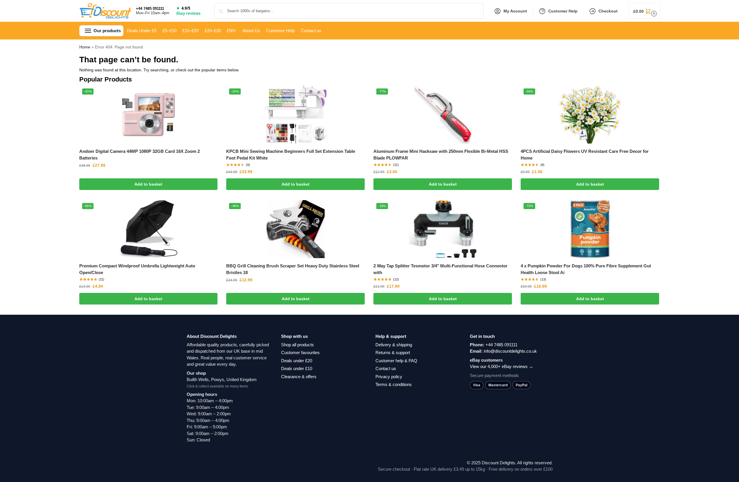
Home (84, 47)
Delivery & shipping (393, 344)
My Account (515, 11)
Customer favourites (300, 352)
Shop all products (297, 344)
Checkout (608, 11)
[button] (644, 11)
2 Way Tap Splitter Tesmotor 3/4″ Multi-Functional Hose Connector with (440, 269)
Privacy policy (388, 376)
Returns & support (392, 352)
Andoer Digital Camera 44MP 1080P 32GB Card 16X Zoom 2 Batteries (139, 154)
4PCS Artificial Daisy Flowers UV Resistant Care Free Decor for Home (585, 154)
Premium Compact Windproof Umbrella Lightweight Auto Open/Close (137, 269)
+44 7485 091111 (150, 8)
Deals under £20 (296, 360)
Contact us (385, 368)
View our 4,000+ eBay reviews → (501, 366)
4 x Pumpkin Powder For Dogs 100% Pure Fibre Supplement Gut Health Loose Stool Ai (586, 269)
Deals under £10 (296, 368)
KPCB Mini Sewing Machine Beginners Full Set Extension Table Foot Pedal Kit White (290, 154)
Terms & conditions (393, 384)
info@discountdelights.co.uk (510, 351)
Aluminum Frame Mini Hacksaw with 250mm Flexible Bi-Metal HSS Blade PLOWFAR (440, 154)
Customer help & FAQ (396, 360)
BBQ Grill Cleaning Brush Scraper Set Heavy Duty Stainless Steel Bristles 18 (292, 269)
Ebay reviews (188, 13)
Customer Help (563, 11)
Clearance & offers (299, 376)
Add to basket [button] (148, 184)
